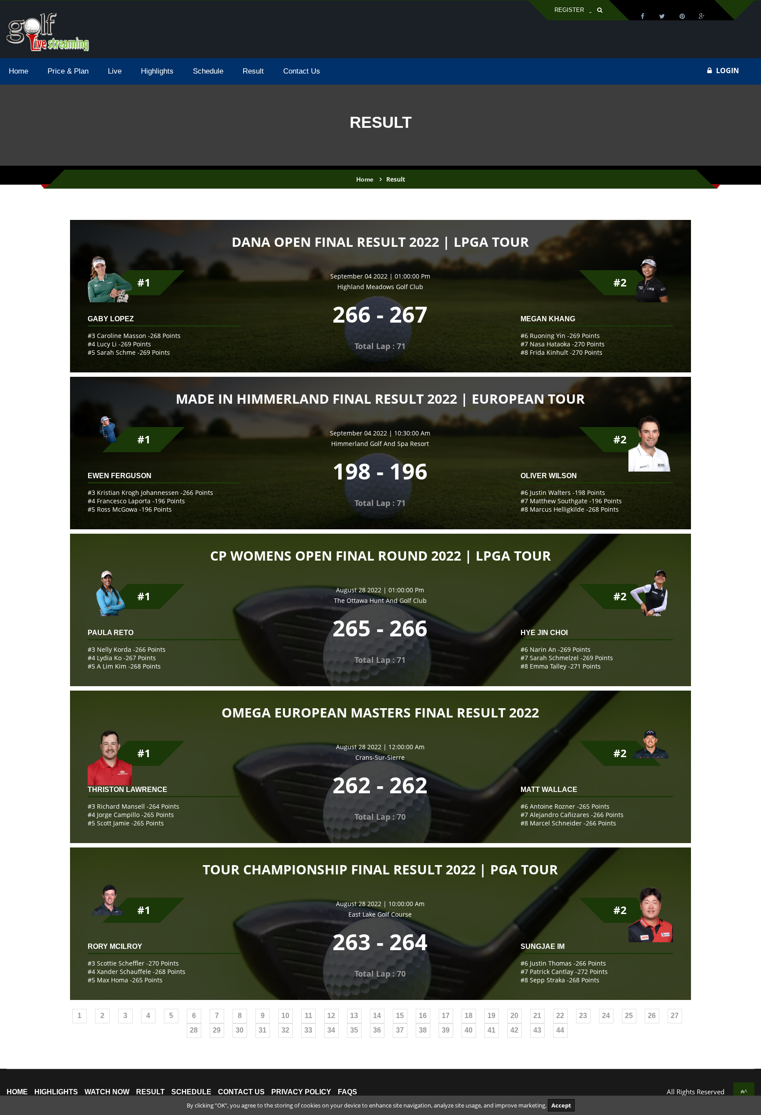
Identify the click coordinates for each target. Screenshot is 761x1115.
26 (652, 1015)
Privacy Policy (301, 1092)
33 (308, 1030)
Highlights (56, 1092)
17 (446, 1015)
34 (331, 1030)
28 (194, 1030)
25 (629, 1015)
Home (364, 179)
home (17, 1092)
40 (469, 1030)
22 (560, 1015)
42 (514, 1030)
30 (240, 1030)
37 (400, 1030)
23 (583, 1015)
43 (537, 1030)
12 (331, 1015)
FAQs (347, 1092)
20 (514, 1015)
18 (469, 1015)
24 (606, 1015)
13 (354, 1015)
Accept (561, 1105)
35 (354, 1030)
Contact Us (241, 1092)
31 (262, 1030)
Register (569, 10)
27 (675, 1015)
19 (491, 1015)
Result (150, 1092)
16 (423, 1015)
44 (560, 1030)
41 (491, 1030)
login (727, 70)
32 (285, 1030)
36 (377, 1030)
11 (308, 1015)
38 (423, 1030)
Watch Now (107, 1092)
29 (217, 1030)
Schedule (191, 1092)
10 (285, 1015)
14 (377, 1015)
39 (446, 1030)
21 (537, 1015)
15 (400, 1015)
